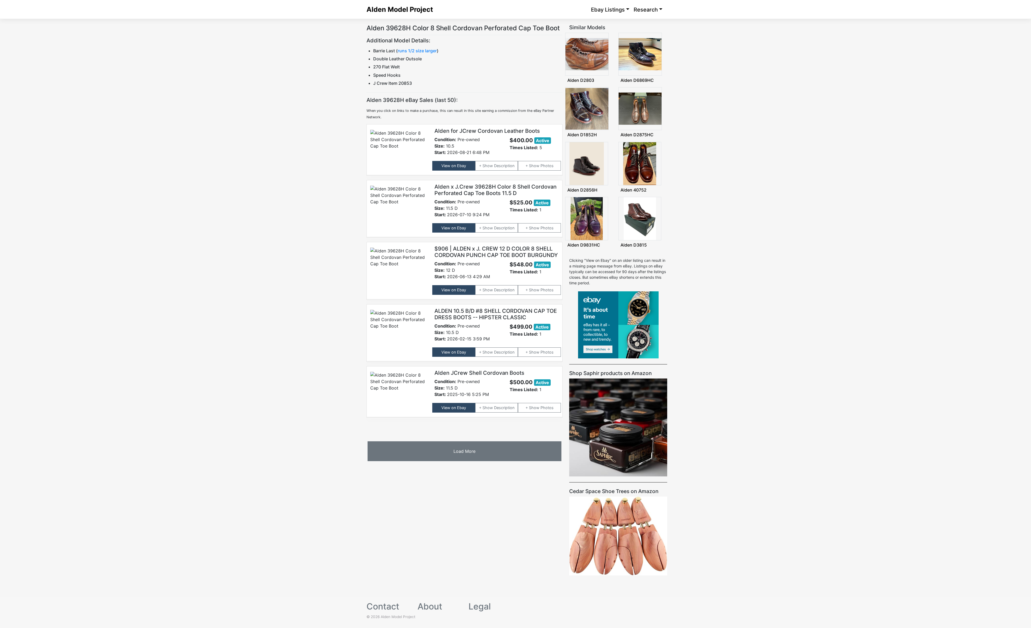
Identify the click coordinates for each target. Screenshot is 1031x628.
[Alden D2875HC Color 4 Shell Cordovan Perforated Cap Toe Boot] (640, 108)
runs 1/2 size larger (417, 50)
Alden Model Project (399, 9)
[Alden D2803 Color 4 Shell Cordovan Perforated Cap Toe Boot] (586, 54)
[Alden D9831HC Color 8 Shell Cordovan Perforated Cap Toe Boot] (587, 218)
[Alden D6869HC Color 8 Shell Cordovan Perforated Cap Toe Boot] (640, 54)
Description (504, 165)
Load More (464, 451)
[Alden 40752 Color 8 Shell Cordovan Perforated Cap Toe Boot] (639, 163)
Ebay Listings (608, 9)
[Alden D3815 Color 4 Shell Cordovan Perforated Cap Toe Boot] (640, 218)
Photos (547, 165)
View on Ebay (453, 165)
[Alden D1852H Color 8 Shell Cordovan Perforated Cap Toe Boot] (586, 108)
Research (646, 9)
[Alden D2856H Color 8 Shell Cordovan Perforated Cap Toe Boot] (586, 163)
